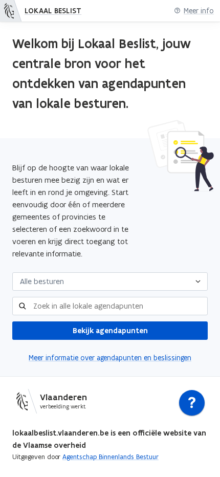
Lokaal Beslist (53, 10)
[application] (192, 405)
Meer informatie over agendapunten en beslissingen (110, 357)
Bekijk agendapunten (110, 331)
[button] (110, 281)
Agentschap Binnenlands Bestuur (110, 456)
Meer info (199, 11)
